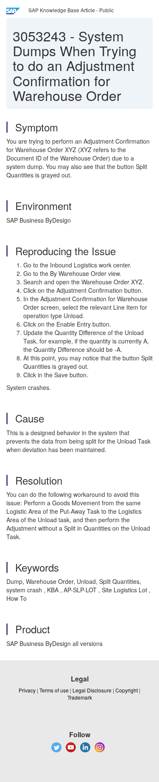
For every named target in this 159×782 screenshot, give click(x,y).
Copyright (126, 690)
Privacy (27, 690)
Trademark (79, 697)
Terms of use (54, 690)
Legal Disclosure (92, 690)
